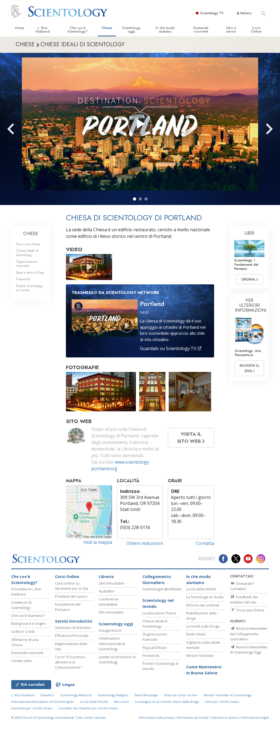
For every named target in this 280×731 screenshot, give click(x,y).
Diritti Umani (196, 634)
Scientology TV (212, 13)
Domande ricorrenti (200, 29)
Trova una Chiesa (249, 610)
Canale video (21, 660)
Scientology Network (76, 695)
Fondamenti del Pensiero (67, 607)
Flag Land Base (154, 647)
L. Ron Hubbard (43, 29)
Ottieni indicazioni (144, 543)
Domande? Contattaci (242, 586)
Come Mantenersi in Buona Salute (203, 669)
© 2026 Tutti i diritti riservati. (58, 717)
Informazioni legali (255, 717)
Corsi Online (256, 29)
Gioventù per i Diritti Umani (31, 708)
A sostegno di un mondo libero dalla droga (167, 702)
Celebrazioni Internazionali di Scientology (112, 643)
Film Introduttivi (111, 612)
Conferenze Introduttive (109, 602)
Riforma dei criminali (202, 605)
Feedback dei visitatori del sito (244, 599)
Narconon (121, 702)
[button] (134, 199)
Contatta (205, 543)
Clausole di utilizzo (225, 717)
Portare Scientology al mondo (29, 288)
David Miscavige (146, 695)
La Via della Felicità (201, 588)
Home (19, 27)
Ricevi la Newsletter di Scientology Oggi (249, 650)
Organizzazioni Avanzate (27, 263)
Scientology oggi (131, 29)
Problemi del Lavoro (71, 596)
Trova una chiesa (28, 244)
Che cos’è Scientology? (78, 29)
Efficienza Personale (72, 635)
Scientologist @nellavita (161, 588)
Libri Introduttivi (111, 583)
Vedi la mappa (97, 542)
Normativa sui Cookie (193, 717)
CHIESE (30, 233)
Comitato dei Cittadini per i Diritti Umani (88, 708)
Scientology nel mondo (158, 603)
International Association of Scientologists (42, 702)
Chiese (106, 27)
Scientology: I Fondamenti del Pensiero (246, 264)
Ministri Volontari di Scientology (228, 695)
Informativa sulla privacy (157, 717)
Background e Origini (28, 623)
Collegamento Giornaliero (156, 579)
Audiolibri (106, 591)
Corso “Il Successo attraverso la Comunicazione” (70, 662)
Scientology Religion (113, 695)
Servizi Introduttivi (73, 621)
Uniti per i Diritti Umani (222, 702)
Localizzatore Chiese (159, 613)
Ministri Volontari (200, 655)
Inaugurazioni (110, 630)
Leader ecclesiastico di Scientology (117, 659)
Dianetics (47, 695)
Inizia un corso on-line (180, 695)
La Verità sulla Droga (202, 626)
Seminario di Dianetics (73, 627)
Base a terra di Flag (30, 272)
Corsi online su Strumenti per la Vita (71, 586)
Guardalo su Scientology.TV (168, 348)
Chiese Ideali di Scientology (27, 252)
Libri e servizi (231, 29)
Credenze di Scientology (21, 605)
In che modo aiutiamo (165, 29)
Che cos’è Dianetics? (28, 615)
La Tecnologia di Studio (205, 596)
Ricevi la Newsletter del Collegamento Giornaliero (249, 633)
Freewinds (23, 279)
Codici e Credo (23, 631)
